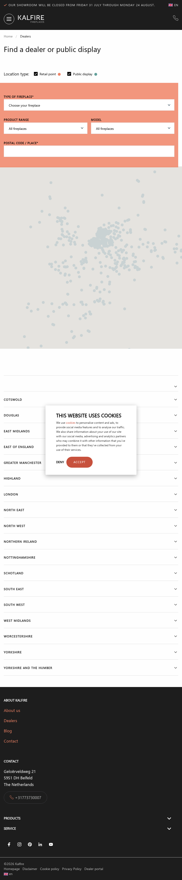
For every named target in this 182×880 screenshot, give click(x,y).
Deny (60, 462)
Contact (11, 741)
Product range (16, 120)
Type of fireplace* (19, 97)
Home (8, 36)
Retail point (48, 74)
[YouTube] (51, 844)
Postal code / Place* (21, 143)
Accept (79, 462)
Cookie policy (50, 868)
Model (96, 120)
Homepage (12, 868)
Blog (8, 730)
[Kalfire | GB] (29, 19)
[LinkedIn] (40, 844)
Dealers (10, 720)
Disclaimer (30, 868)
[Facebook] (9, 844)
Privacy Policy (72, 868)
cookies (70, 422)
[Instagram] (19, 844)
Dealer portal (93, 868)
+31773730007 (28, 797)
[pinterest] (30, 844)
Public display (83, 74)
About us (12, 710)
